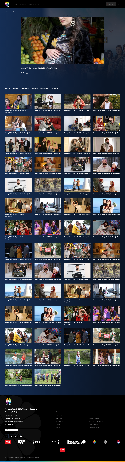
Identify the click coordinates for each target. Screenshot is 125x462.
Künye (90, 412)
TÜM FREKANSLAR (11, 430)
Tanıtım (7, 88)
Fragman (16, 88)
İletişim (58, 428)
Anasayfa (7, 11)
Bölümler (25, 88)
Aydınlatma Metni (94, 428)
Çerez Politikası (93, 424)
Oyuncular (54, 88)
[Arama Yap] (118, 4)
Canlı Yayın (59, 424)
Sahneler (34, 88)
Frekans (91, 415)
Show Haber (32, 4)
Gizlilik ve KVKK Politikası (96, 421)
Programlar (23, 4)
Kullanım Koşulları (94, 418)
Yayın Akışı (41, 4)
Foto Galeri (44, 88)
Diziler (15, 4)
